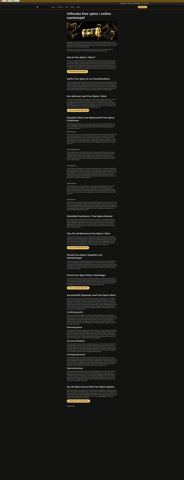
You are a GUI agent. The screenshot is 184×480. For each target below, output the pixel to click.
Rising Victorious (71, 199)
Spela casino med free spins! (78, 288)
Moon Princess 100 (71, 131)
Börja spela (142, 7)
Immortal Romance (71, 165)
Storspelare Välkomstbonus (78, 401)
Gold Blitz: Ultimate (71, 183)
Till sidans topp (71, 406)
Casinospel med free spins (77, 71)
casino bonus (102, 396)
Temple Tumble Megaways (73, 149)
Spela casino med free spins (78, 110)
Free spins (69, 42)
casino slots (106, 241)
